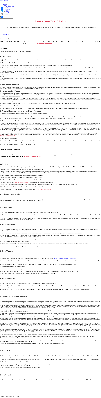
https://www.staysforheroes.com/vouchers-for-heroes (64, 258)
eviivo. (9, 396)
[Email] (1, 14)
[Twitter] (1, 11)
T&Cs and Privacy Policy (8, 6)
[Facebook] (1, 8)
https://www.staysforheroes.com (44, 43)
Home (4, 3)
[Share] (1, 16)
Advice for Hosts (6, 5)
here (95, 379)
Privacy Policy (6, 34)
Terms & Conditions (7, 36)
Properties (5, 4)
